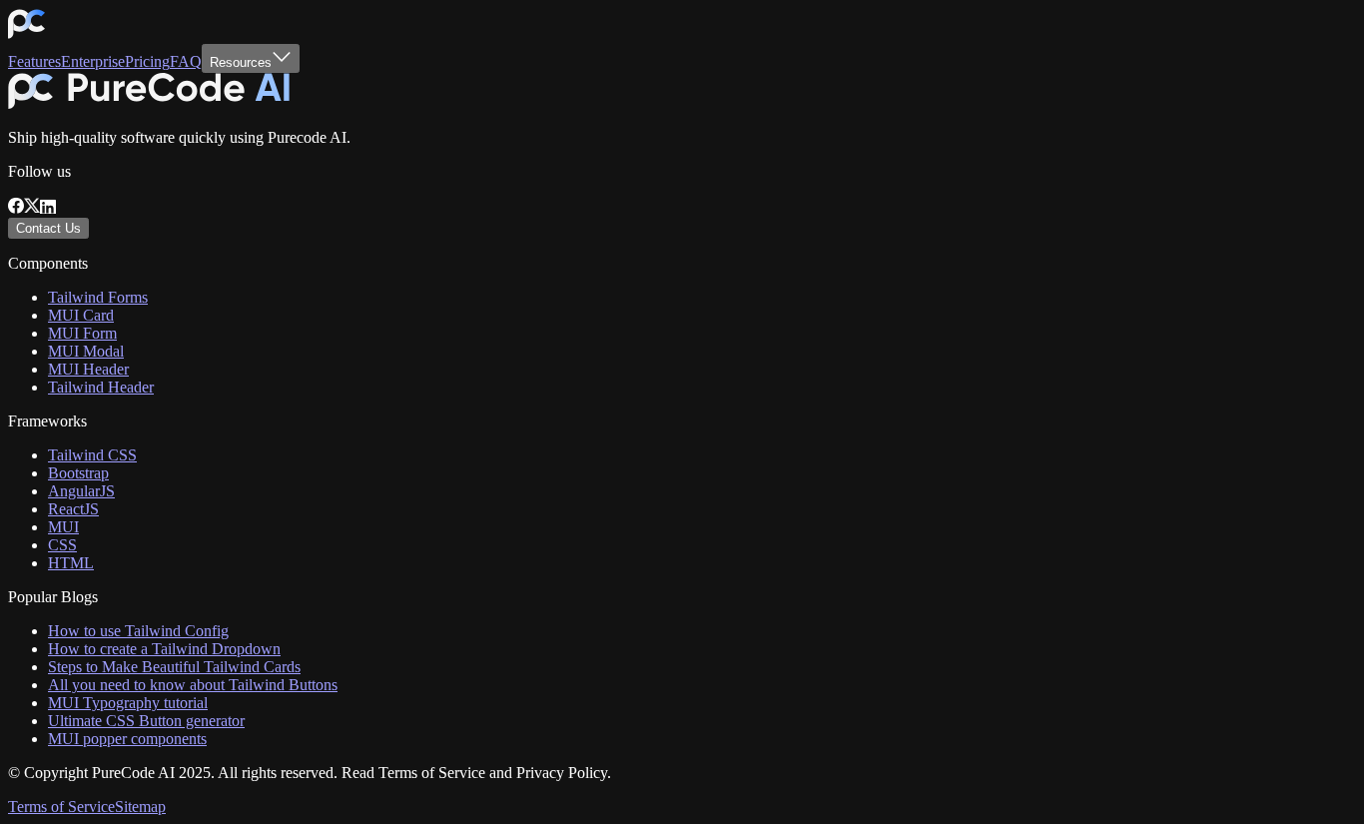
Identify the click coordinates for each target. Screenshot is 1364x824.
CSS (62, 544)
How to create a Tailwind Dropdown (164, 648)
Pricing (147, 61)
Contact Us (48, 228)
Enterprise (93, 61)
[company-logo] (26, 34)
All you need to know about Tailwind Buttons (193, 684)
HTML (71, 562)
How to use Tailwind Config (138, 630)
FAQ (186, 61)
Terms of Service (61, 806)
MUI (63, 526)
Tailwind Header (101, 387)
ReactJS (73, 508)
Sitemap (140, 806)
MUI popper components (127, 738)
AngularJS (81, 490)
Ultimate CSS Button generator (146, 720)
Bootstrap (78, 472)
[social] (16, 208)
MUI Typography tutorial (128, 702)
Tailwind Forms (98, 297)
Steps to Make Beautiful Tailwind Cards (174, 666)
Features (34, 61)
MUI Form (82, 333)
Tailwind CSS (92, 454)
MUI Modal (86, 351)
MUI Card (81, 315)
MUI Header (88, 369)
